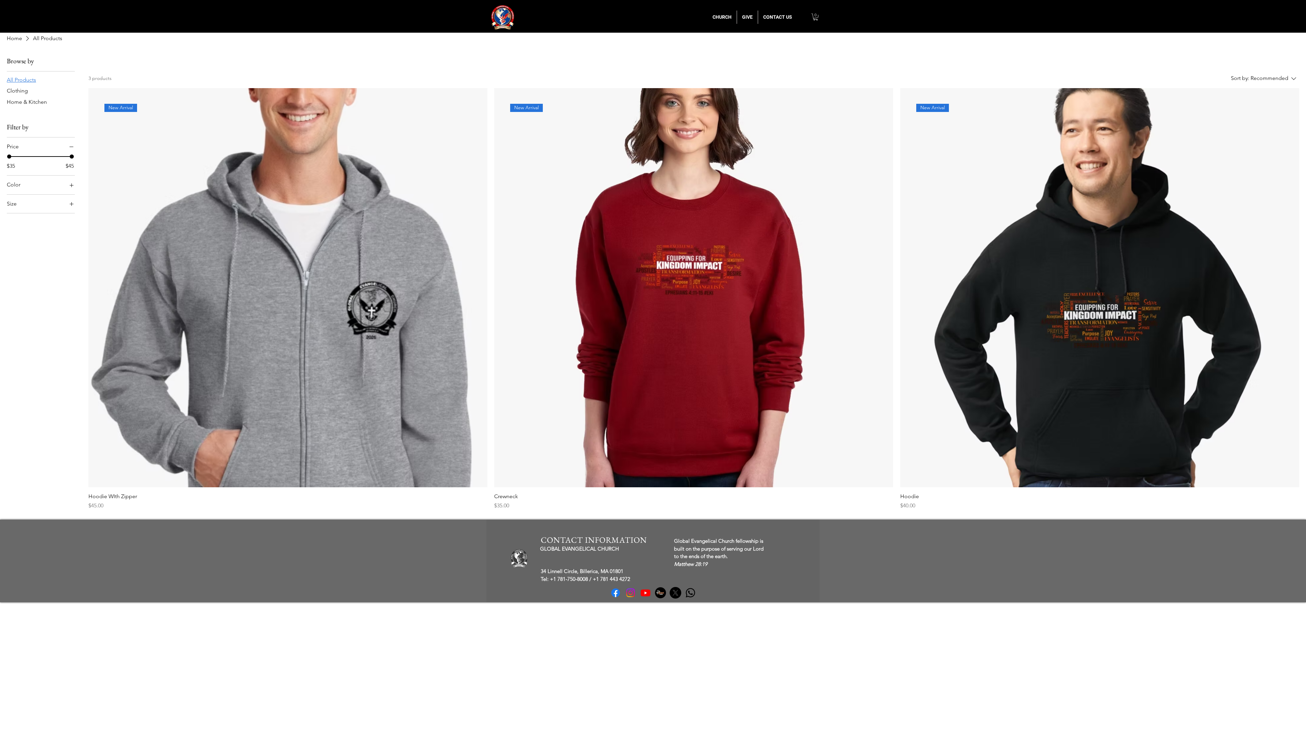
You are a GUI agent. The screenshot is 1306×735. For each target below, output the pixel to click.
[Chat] (690, 593)
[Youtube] (645, 593)
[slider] (9, 156)
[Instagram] (630, 593)
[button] (815, 17)
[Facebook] (615, 593)
